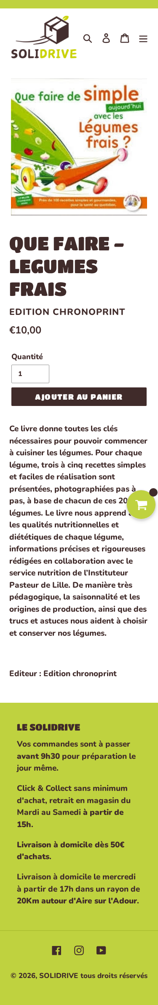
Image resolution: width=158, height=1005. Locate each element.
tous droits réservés (113, 976)
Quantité (27, 357)
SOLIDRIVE (58, 976)
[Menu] (143, 37)
